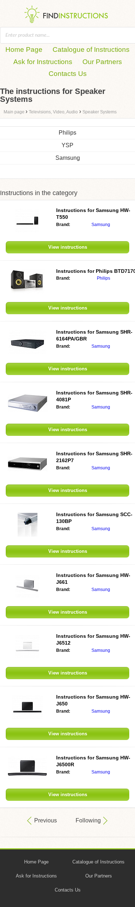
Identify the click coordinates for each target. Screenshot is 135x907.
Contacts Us (68, 73)
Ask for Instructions (42, 62)
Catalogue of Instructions (91, 49)
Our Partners (102, 62)
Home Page (23, 49)
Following (88, 820)
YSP (67, 145)
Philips (67, 133)
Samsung (67, 158)
